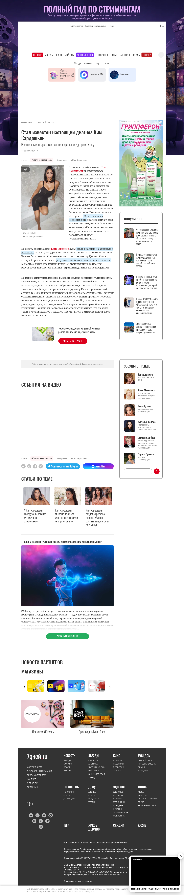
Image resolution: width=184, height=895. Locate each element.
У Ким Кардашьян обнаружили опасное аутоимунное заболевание (35, 515)
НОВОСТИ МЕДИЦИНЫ (119, 800)
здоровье (62, 160)
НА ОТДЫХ (143, 771)
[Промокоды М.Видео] (98, 686)
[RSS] (41, 827)
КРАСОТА (142, 795)
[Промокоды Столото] (37, 686)
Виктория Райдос (147, 422)
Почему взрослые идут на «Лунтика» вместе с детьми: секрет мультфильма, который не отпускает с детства (146, 282)
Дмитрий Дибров (146, 437)
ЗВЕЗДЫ (67, 760)
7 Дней (111, 25)
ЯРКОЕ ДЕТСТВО (94, 827)
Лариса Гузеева (146, 454)
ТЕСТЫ (91, 802)
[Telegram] (47, 821)
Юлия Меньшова (146, 390)
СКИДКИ (118, 825)
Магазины (32, 671)
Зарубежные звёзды (42, 160)
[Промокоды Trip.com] (78, 686)
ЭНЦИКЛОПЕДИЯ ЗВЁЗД (96, 776)
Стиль (136, 55)
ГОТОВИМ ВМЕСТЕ (147, 764)
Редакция (32, 787)
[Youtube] (44, 815)
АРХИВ (142, 825)
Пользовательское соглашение (78, 881)
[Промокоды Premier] (57, 686)
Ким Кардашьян (80, 160)
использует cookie (65, 889)
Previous (24, 687)
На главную (26, 122)
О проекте (32, 783)
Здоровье (125, 55)
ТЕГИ (66, 825)
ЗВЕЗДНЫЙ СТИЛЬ (147, 805)
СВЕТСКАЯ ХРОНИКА (93, 762)
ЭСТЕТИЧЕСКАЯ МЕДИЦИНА (120, 814)
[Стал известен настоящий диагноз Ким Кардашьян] (41, 466)
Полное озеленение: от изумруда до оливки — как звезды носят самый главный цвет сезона (146, 260)
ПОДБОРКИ (118, 767)
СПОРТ (67, 767)
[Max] (50, 815)
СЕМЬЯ (141, 767)
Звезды (49, 55)
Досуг (114, 55)
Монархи (88, 63)
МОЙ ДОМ (144, 755)
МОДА (141, 792)
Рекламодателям (36, 775)
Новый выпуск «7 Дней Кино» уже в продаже (155, 889)
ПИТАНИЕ (117, 809)
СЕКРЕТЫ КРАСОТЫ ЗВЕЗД (147, 800)
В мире (106, 63)
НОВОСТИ (69, 755)
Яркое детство (85, 55)
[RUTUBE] (34, 821)
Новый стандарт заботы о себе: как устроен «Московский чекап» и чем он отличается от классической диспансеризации (147, 306)
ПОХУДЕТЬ (118, 805)
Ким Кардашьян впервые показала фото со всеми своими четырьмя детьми (66, 515)
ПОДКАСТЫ (93, 799)
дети (25, 160)
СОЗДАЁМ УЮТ (145, 760)
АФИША (92, 792)
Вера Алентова (145, 374)
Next (110, 687)
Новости (37, 55)
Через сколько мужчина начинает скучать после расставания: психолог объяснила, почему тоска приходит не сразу (147, 236)
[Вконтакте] (31, 815)
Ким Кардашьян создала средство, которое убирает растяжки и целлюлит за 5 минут (97, 517)
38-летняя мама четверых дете (86, 217)
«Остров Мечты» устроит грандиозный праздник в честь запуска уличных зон (146, 328)
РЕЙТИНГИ (93, 771)
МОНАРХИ (68, 764)
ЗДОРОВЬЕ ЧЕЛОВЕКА (118, 794)
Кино (59, 55)
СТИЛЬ (142, 787)
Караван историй (76, 25)
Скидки (147, 55)
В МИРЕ (67, 771)
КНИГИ (91, 795)
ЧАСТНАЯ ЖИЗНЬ (96, 767)
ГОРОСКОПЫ (71, 787)
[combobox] (138, 471)
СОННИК (68, 795)
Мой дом (69, 55)
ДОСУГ (92, 787)
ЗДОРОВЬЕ (120, 787)
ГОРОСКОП (69, 792)
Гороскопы (102, 55)
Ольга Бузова (144, 406)
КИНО (116, 755)
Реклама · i (137, 859)
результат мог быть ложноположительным (83, 260)
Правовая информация (39, 771)
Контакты (32, 779)
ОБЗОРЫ (117, 771)
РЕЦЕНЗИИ (118, 764)
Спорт (97, 63)
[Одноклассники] (37, 815)
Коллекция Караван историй (95, 25)
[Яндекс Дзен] (41, 821)
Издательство (34, 767)
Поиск (162, 26)
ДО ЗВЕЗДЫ (69, 799)
